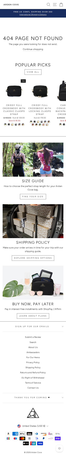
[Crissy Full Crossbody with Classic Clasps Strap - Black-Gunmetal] (9, 124)
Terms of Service (33, 382)
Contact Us (33, 388)
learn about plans (33, 316)
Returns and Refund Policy (33, 372)
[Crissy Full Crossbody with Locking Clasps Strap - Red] (33, 124)
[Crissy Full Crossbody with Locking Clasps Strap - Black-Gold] (31, 122)
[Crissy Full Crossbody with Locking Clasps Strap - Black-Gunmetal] (34, 122)
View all (33, 72)
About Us (33, 347)
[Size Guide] (33, 160)
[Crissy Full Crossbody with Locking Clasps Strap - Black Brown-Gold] (36, 124)
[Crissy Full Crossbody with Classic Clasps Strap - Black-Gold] (5, 124)
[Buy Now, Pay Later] (33, 283)
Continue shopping (33, 49)
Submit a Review (33, 337)
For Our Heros (33, 357)
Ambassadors (33, 352)
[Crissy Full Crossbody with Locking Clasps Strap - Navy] (45, 122)
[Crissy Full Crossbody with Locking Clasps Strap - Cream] (38, 122)
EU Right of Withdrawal (33, 377)
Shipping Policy (33, 367)
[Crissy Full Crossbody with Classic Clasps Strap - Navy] (19, 124)
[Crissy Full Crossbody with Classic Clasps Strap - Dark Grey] (16, 124)
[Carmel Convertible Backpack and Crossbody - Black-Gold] (60, 124)
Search (33, 342)
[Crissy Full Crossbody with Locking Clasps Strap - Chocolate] (49, 122)
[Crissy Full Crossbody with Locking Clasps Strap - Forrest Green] (40, 124)
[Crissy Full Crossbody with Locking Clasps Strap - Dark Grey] (42, 122)
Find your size (33, 196)
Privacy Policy (33, 362)
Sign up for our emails (32, 326)
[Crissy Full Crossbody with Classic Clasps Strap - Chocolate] (23, 124)
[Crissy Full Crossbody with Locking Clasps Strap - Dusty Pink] (43, 124)
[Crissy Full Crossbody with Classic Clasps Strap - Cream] (12, 124)
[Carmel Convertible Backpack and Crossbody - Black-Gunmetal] (64, 124)
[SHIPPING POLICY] (33, 221)
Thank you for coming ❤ (32, 397)
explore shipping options (33, 258)
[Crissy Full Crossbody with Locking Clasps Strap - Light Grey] (47, 124)
